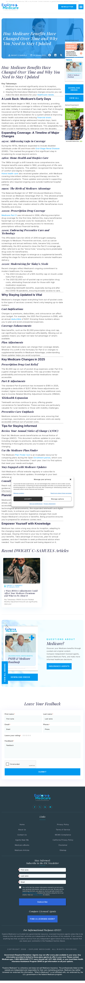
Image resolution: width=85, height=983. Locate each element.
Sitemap (63, 850)
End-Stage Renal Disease (48, 148)
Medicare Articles (22, 850)
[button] (70, 479)
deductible (16, 319)
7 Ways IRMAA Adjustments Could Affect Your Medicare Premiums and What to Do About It (21, 593)
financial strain (44, 117)
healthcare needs (45, 95)
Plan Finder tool (22, 455)
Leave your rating (13, 735)
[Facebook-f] (35, 807)
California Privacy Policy (63, 840)
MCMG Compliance (63, 835)
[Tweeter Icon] (40, 807)
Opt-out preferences (35, 503)
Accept (28, 499)
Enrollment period (42, 458)
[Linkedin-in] (45, 807)
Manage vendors (18, 493)
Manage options (57, 499)
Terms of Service (63, 830)
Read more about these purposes (61, 493)
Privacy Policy (63, 824)
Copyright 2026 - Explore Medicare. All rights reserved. (42, 949)
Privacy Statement (50, 503)
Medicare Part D (9, 215)
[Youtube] (50, 807)
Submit (42, 772)
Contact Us (22, 835)
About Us (22, 830)
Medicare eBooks (22, 845)
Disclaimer (63, 845)
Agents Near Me (22, 840)
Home (22, 824)
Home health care (10, 173)
